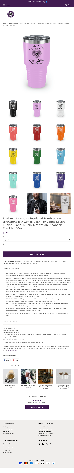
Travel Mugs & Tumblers (45, 429)
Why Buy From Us (8, 429)
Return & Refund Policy (9, 448)
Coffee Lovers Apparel (44, 435)
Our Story (5, 427)
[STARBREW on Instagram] (50, 444)
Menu (7, 5)
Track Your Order (7, 444)
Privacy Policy (6, 450)
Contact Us (6, 431)
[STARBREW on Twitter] (39, 444)
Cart (69, 5)
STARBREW (42, 460)
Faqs (4, 446)
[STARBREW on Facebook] (43, 444)
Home (4, 23)
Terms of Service (7, 452)
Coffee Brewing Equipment (45, 431)
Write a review (37, 407)
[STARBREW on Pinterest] (46, 444)
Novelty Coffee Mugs (44, 427)
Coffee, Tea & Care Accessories (46, 433)
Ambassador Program (9, 433)
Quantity (5, 244)
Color (4, 237)
